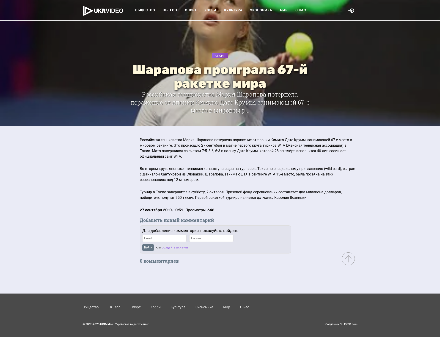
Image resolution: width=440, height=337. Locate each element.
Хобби (210, 10)
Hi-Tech (170, 10)
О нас (300, 10)
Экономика (261, 10)
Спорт (191, 10)
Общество (145, 10)
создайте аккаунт (175, 247)
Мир (284, 10)
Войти (148, 247)
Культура (233, 10)
